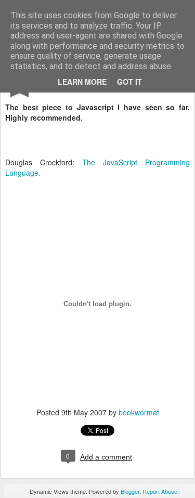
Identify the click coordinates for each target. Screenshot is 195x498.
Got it (129, 81)
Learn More (82, 81)
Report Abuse (159, 491)
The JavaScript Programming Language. (97, 167)
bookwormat (139, 412)
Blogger (130, 491)
